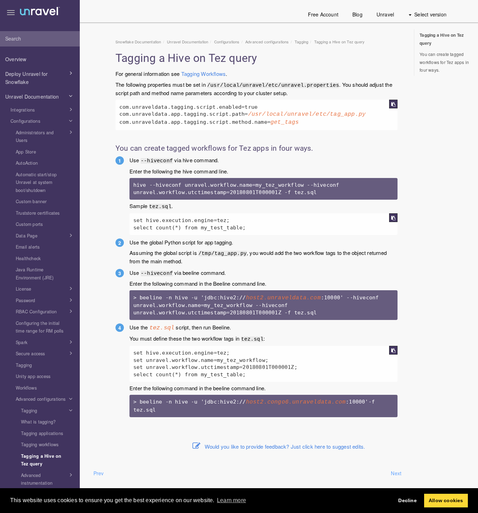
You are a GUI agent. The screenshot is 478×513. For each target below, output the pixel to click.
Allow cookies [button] (446, 500)
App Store (26, 152)
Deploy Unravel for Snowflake (26, 77)
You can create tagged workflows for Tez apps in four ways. (444, 62)
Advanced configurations (41, 399)
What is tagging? (38, 422)
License (23, 289)
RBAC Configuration (36, 311)
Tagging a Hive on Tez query (41, 460)
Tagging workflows (39, 444)
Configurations (25, 121)
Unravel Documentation (32, 96)
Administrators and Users (35, 136)
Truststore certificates (38, 213)
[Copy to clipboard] (393, 104)
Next (396, 473)
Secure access (30, 353)
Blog (357, 14)
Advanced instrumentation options (36, 483)
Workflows (26, 388)
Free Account (323, 14)
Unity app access (33, 376)
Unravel (385, 14)
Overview (16, 59)
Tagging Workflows (203, 73)
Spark (21, 342)
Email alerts (28, 247)
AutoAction (27, 163)
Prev (98, 473)
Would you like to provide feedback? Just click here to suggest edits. (285, 446)
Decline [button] (407, 500)
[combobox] (40, 39)
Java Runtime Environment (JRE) (35, 273)
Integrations (22, 110)
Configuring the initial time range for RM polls (40, 327)
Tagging (24, 365)
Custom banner (31, 201)
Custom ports (29, 224)
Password (25, 300)
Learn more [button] (231, 500)
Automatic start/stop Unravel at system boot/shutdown (36, 182)
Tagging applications (42, 433)
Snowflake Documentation (138, 41)
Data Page (26, 236)
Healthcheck (28, 258)
